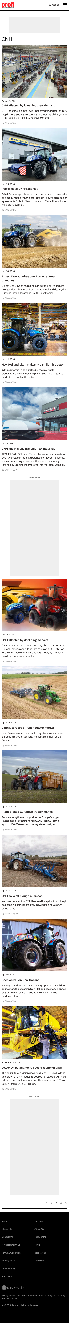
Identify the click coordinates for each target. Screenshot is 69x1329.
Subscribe (54, 4)
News (37, 1244)
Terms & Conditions (11, 1252)
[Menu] (65, 4)
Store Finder (8, 1276)
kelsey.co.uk (34, 1305)
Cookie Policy (8, 1268)
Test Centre (40, 1236)
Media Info (7, 1229)
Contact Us (7, 1236)
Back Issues (40, 1252)
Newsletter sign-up (11, 1244)
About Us (39, 1229)
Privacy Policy (9, 1260)
